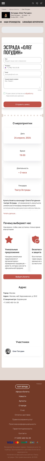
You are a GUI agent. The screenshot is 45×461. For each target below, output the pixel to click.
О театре (22, 405)
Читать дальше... (9, 213)
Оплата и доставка (22, 415)
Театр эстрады (22, 386)
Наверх (39, 384)
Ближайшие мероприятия (32, 22)
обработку (29, 93)
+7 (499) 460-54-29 (11, 302)
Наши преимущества (12, 22)
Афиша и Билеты (22, 391)
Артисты (22, 401)
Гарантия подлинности (22, 428)
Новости (22, 396)
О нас (22, 410)
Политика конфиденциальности (22, 424)
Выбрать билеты (23, 277)
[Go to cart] (41, 3)
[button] (6, 67)
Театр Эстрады (15, 15)
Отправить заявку (22, 104)
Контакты (22, 433)
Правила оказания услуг (22, 419)
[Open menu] (3, 3)
